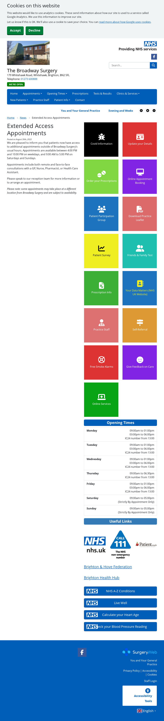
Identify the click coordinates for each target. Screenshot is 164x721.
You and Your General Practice (74, 110)
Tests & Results (103, 93)
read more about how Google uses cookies (125, 22)
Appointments (31, 93)
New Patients (18, 100)
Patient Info (61, 100)
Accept (15, 30)
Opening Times (56, 93)
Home (14, 93)
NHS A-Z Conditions (120, 591)
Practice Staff (41, 100)
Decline (34, 30)
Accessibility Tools (143, 698)
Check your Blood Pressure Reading (120, 626)
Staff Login (150, 681)
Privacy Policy (131, 670)
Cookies (152, 674)
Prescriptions (80, 93)
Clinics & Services (127, 93)
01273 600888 (29, 79)
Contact (80, 100)
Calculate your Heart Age (120, 615)
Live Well (120, 603)
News (23, 117)
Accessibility (149, 670)
